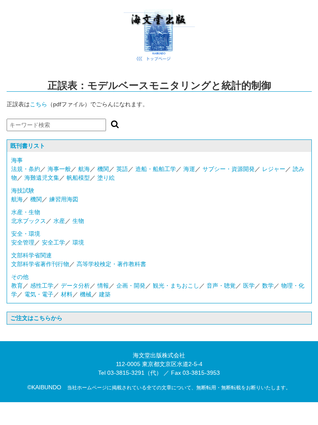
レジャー (273, 169)
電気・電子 (38, 294)
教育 (17, 285)
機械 (86, 294)
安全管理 (22, 242)
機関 (103, 169)
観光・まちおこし (176, 285)
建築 (105, 294)
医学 (249, 285)
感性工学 (41, 285)
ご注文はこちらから (36, 318)
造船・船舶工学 (155, 169)
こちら (38, 104)
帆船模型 (78, 177)
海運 (189, 169)
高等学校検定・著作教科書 (111, 264)
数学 (268, 285)
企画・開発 (130, 285)
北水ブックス (28, 220)
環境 (78, 242)
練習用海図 (63, 199)
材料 (66, 294)
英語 (122, 169)
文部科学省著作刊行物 (40, 264)
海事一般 (59, 169)
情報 (103, 285)
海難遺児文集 (41, 177)
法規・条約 (25, 169)
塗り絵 (106, 177)
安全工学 (53, 242)
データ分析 (75, 285)
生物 (78, 220)
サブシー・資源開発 (228, 169)
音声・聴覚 (221, 285)
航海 (84, 169)
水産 (59, 220)
